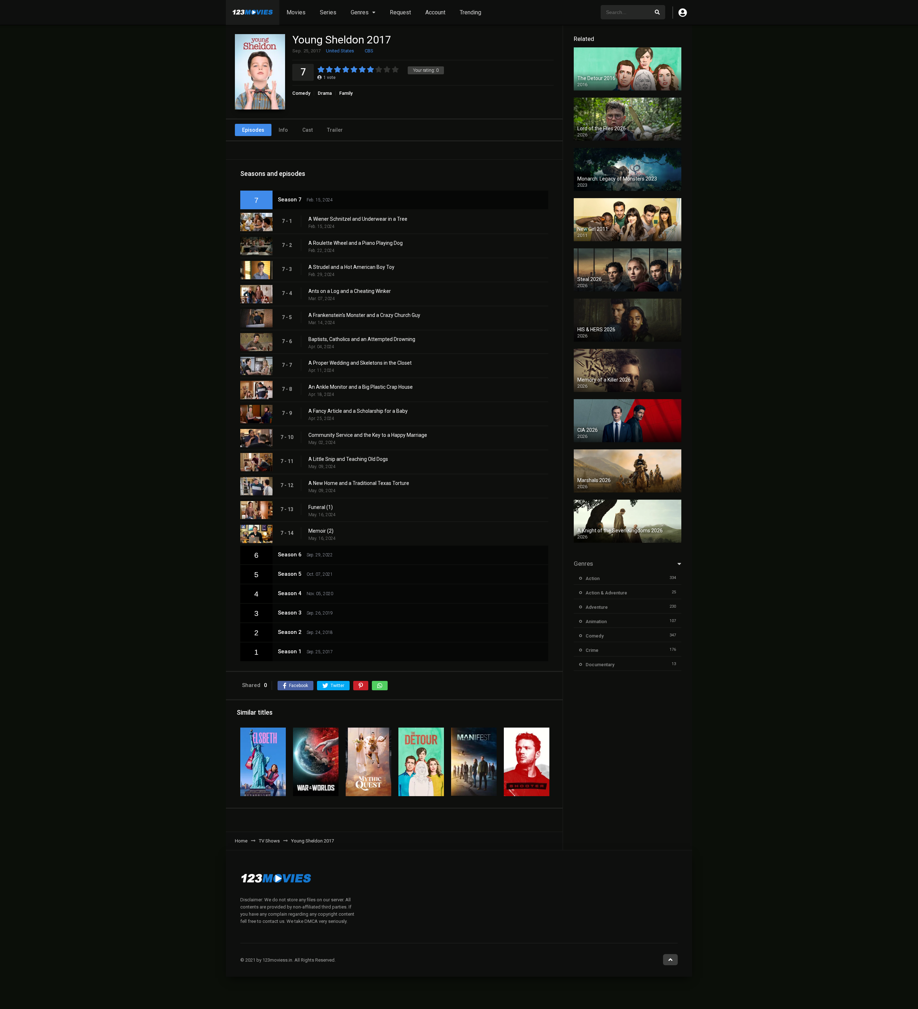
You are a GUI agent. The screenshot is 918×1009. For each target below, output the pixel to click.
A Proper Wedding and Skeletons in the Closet (360, 363)
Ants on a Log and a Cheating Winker (349, 291)
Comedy (301, 93)
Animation (596, 621)
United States (340, 50)
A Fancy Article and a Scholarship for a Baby (358, 411)
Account (435, 12)
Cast (307, 130)
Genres (360, 12)
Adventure (597, 607)
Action (593, 578)
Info (283, 130)
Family (345, 93)
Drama (325, 93)
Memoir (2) (320, 531)
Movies (296, 12)
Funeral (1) (320, 507)
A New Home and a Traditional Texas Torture (358, 483)
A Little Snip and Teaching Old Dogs (348, 459)
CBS (369, 50)
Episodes (253, 130)
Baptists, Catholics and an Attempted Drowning (361, 339)
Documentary (600, 664)
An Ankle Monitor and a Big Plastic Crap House (360, 387)
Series (328, 12)
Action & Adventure (606, 592)
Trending (470, 12)
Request (400, 12)
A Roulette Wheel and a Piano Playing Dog (355, 243)
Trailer (335, 130)
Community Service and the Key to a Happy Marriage (367, 435)
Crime (592, 650)
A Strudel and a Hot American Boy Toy (351, 267)
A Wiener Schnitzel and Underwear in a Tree (357, 219)
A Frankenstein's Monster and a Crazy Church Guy (364, 315)
